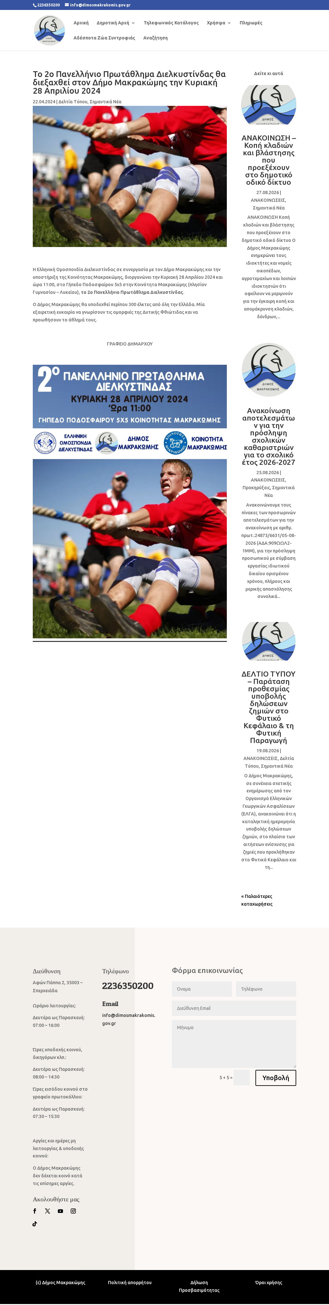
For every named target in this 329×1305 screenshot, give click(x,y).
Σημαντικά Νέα (105, 101)
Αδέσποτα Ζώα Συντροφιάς (104, 38)
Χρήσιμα (216, 23)
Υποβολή (275, 1077)
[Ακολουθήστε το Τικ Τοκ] (35, 1224)
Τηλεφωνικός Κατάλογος (171, 23)
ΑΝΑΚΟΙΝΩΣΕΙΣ (268, 200)
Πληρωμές (251, 23)
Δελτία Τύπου (72, 101)
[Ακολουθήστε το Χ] (47, 1211)
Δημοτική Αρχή (113, 23)
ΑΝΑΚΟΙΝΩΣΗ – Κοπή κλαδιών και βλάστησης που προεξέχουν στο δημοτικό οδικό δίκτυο (269, 160)
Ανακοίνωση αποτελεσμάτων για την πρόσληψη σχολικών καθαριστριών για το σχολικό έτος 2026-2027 (268, 436)
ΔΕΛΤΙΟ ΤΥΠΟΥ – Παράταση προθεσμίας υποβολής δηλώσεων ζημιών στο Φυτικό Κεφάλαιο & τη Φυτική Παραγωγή (269, 707)
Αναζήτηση (155, 38)
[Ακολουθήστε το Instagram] (73, 1211)
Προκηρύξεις (256, 487)
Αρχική (81, 23)
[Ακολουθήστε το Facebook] (35, 1211)
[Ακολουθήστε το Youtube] (60, 1211)
